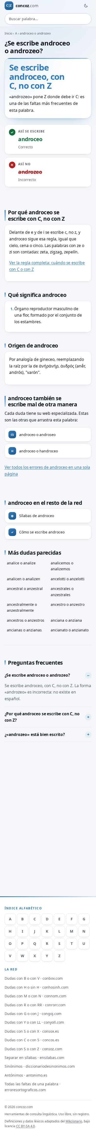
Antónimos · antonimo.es (26, 1075)
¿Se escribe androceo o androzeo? (37, 675)
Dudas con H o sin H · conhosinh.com (36, 987)
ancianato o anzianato (70, 630)
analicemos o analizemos (62, 566)
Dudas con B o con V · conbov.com (34, 978)
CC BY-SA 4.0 (25, 1126)
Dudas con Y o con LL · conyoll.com (34, 1022)
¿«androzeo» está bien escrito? (35, 734)
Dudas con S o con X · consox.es (32, 1031)
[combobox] (48, 19)
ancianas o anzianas (24, 630)
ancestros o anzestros (25, 620)
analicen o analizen (23, 578)
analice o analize (21, 563)
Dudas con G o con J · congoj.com (33, 1013)
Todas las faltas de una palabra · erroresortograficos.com (32, 1086)
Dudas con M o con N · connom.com (35, 995)
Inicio (9, 33)
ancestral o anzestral (25, 588)
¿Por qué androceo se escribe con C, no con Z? (42, 717)
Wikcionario (74, 1121)
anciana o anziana (66, 620)
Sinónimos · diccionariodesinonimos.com (40, 1066)
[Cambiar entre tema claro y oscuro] (85, 5)
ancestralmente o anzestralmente (22, 607)
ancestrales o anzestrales (62, 591)
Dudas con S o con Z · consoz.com (33, 1048)
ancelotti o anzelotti (67, 578)
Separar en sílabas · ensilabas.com (34, 1057)
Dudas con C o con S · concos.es (32, 1039)
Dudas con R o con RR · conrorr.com (35, 1004)
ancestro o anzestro (67, 604)
